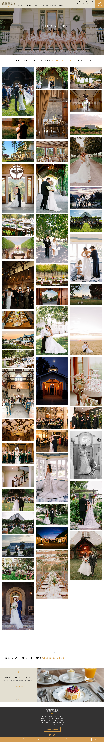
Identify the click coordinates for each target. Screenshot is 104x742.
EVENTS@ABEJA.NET (58, 722)
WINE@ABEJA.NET (59, 720)
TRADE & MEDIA (52, 729)
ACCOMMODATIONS (39, 61)
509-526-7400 (49, 720)
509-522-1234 (49, 718)
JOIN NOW (18, 686)
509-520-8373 (52, 724)
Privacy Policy (72, 739)
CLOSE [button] (94, 739)
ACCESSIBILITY (83, 61)
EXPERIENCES (28, 6)
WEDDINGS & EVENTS (63, 61)
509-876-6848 (48, 722)
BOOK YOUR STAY (100, 4)
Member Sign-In (86, 1)
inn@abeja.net (58, 718)
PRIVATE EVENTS (51, 6)
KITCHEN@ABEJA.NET (63, 724)
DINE (42, 6)
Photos (92, 1)
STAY (36, 6)
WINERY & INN (19, 61)
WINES (20, 6)
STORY (61, 6)
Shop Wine (79, 1)
